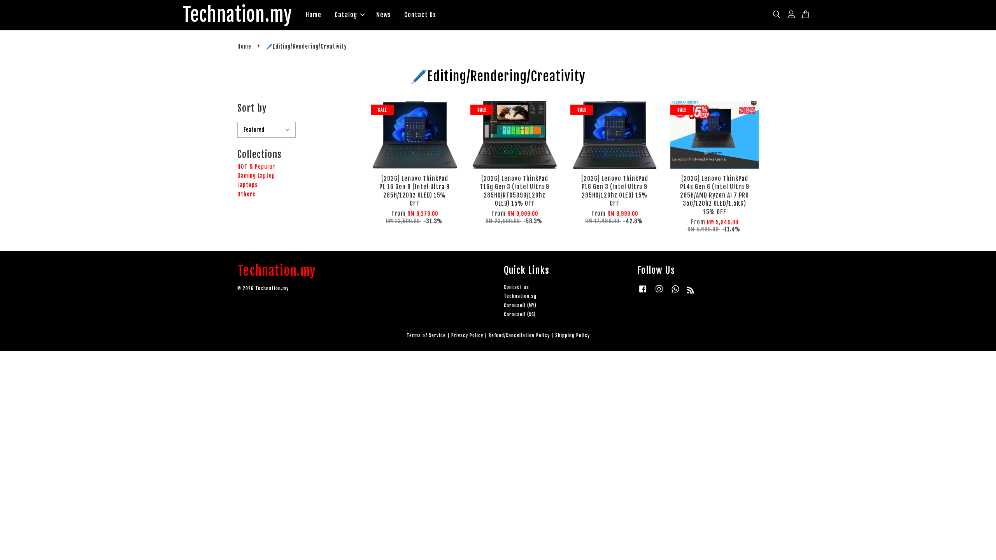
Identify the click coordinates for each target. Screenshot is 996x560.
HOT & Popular (256, 166)
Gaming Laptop (256, 175)
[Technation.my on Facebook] (642, 293)
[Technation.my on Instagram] (659, 293)
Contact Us (420, 15)
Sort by (252, 108)
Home (313, 15)
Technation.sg (520, 296)
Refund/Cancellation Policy (519, 335)
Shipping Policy (572, 335)
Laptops (247, 185)
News (383, 15)
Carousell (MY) (520, 305)
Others (246, 194)
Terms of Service (426, 335)
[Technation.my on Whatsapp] (675, 293)
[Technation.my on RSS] (690, 291)
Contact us (516, 287)
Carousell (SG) (520, 314)
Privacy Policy (467, 335)
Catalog (346, 15)
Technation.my (237, 15)
